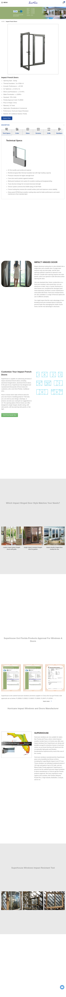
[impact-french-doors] (33, 49)
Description (5, 125)
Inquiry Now (7, 118)
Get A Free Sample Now (9, 415)
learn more (46, 701)
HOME (3, 21)
